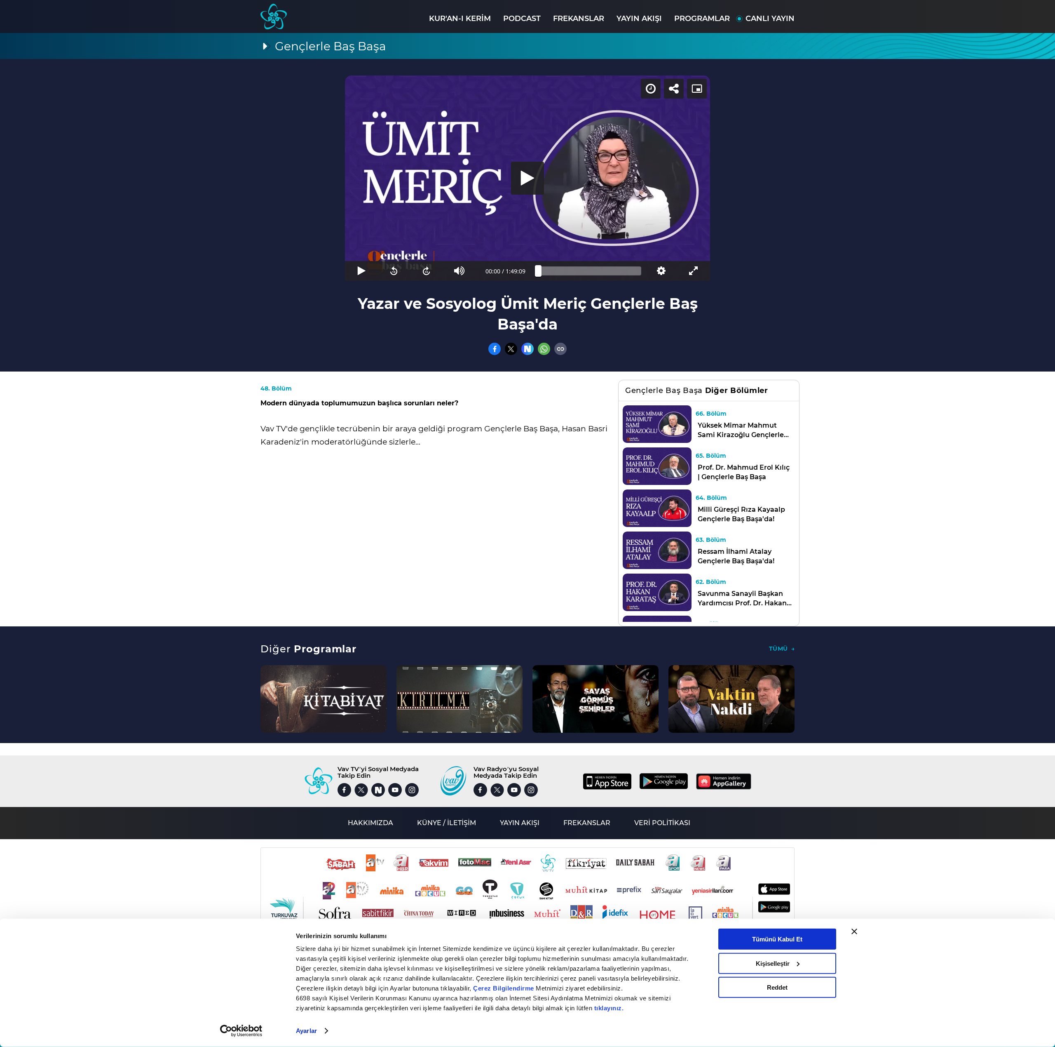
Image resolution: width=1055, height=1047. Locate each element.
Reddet (777, 987)
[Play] (527, 178)
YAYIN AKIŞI (639, 18)
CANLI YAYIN (770, 18)
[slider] (590, 271)
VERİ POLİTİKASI (662, 823)
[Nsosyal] (527, 349)
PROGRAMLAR (702, 18)
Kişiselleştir (773, 963)
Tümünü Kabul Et (777, 939)
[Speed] (651, 89)
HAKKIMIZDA (370, 823)
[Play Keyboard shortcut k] (361, 271)
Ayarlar (306, 1030)
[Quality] (661, 271)
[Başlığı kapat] (854, 931)
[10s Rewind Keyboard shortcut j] (393, 271)
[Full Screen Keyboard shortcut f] (694, 271)
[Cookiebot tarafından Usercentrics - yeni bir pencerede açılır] (241, 1031)
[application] (527, 178)
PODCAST (522, 18)
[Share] (674, 89)
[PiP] (697, 89)
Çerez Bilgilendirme (504, 988)
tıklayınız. (609, 1008)
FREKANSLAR (578, 18)
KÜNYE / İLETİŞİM (446, 823)
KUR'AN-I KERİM (460, 18)
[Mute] (459, 271)
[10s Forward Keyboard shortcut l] (426, 271)
